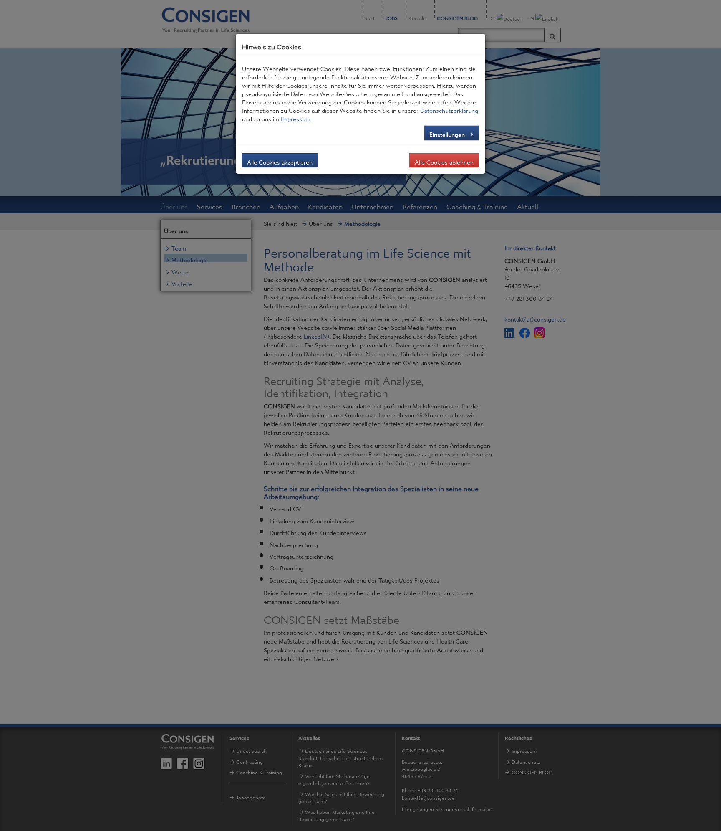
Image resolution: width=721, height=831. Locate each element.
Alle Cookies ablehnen (444, 160)
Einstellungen (447, 132)
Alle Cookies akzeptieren (280, 160)
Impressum (295, 117)
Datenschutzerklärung (449, 108)
